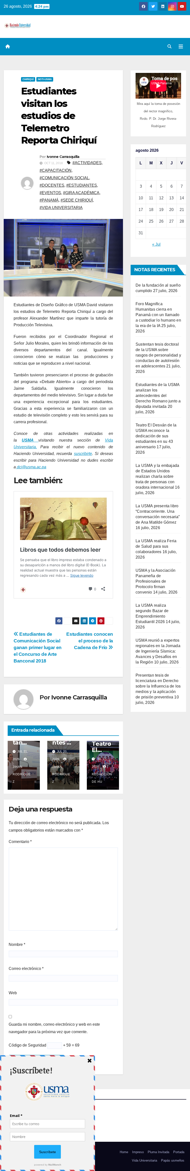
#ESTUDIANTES (81, 185)
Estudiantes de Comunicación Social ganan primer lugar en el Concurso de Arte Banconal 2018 (38, 647)
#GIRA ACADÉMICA (81, 193)
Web (13, 993)
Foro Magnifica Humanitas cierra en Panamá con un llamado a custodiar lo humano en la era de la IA (158, 315)
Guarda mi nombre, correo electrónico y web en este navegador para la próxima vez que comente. (54, 1028)
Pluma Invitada (158, 1152)
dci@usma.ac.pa (31, 467)
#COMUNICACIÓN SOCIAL (64, 178)
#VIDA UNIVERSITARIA (61, 208)
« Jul (156, 244)
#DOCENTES (52, 185)
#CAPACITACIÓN (55, 170)
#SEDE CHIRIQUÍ (77, 200)
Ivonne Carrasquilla (63, 156)
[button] (169, 46)
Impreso (138, 1152)
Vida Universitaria (144, 1160)
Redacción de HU (102, 778)
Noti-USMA (45, 79)
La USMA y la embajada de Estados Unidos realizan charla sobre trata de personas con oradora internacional (157, 476)
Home (124, 1152)
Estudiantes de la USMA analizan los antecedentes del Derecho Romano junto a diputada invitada (158, 396)
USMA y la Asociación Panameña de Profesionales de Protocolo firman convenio (155, 581)
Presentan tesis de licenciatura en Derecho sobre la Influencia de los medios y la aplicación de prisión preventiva (158, 686)
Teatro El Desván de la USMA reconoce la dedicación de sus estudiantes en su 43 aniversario (156, 436)
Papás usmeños (172, 1160)
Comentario (20, 842)
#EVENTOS (50, 193)
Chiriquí (28, 79)
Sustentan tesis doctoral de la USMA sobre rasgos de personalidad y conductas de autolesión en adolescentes (158, 355)
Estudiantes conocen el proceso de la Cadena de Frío (89, 640)
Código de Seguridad (27, 1045)
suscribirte (83, 453)
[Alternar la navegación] (180, 46)
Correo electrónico (26, 968)
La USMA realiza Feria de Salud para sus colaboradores (156, 546)
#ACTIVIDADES (87, 163)
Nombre (17, 944)
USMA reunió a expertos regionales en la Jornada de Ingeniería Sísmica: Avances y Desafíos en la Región (158, 651)
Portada (178, 1152)
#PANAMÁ (49, 200)
